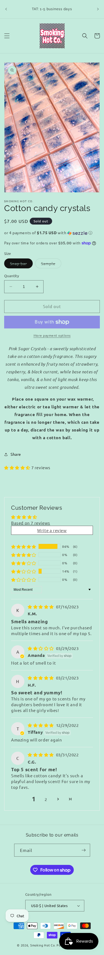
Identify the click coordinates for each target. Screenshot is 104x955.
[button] (7, 36)
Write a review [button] (52, 530)
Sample (51, 264)
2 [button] (46, 799)
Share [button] (16, 454)
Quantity (11, 275)
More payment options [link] (52, 335)
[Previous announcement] (6, 9)
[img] (41, 606)
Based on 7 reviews (30, 522)
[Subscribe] (84, 850)
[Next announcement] (98, 9)
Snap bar (21, 264)
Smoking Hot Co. (43, 945)
